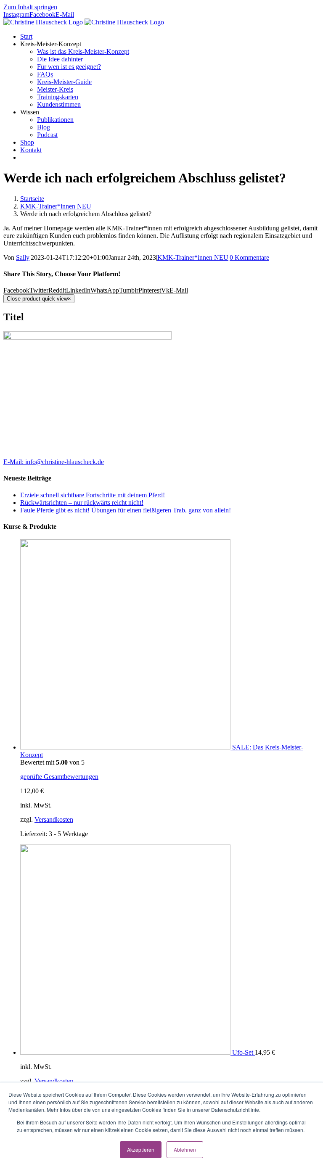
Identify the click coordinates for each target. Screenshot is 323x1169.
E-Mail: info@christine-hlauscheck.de (53, 461)
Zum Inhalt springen (30, 7)
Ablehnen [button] (185, 1149)
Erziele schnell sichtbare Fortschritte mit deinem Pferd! (92, 495)
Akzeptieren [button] (140, 1149)
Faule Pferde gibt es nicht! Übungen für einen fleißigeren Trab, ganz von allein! (125, 510)
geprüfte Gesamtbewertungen (59, 776)
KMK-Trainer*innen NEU (192, 257)
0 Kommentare (249, 257)
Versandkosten (53, 819)
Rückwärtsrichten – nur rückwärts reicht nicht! (81, 502)
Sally (22, 257)
